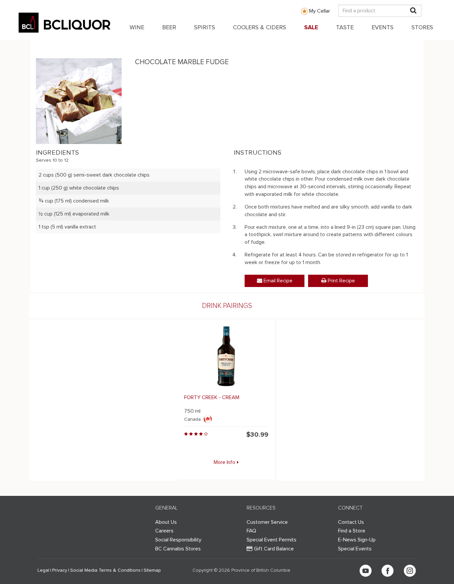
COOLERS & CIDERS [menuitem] (259, 28)
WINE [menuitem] (137, 28)
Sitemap (152, 570)
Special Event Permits (271, 539)
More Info (224, 462)
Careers (164, 530)
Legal (43, 570)
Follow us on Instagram (409, 570)
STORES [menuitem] (422, 28)
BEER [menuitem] (169, 28)
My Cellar (319, 11)
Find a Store (351, 530)
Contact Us (351, 522)
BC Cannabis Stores (178, 548)
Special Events (355, 548)
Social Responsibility (178, 539)
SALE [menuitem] (311, 28)
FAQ (251, 530)
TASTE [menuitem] (345, 28)
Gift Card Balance (274, 548)
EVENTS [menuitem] (383, 28)
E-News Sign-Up (357, 539)
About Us (166, 522)
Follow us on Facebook (387, 570)
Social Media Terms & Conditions (105, 570)
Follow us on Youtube (365, 570)
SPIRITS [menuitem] (204, 28)
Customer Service (267, 522)
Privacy (59, 570)
